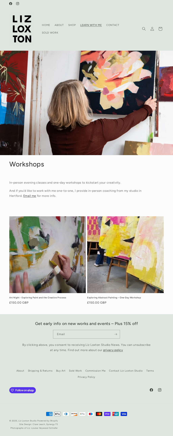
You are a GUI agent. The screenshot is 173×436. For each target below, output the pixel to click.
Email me (29, 195)
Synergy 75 (52, 424)
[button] (144, 29)
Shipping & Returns (40, 370)
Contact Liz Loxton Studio (126, 370)
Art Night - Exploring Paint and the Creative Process (37, 297)
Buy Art (61, 370)
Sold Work (75, 370)
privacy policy (113, 350)
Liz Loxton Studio (27, 421)
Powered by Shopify (47, 421)
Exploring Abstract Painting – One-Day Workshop (114, 297)
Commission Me (95, 370)
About (20, 370)
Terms (150, 370)
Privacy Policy (86, 377)
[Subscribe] (116, 334)
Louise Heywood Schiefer (44, 428)
